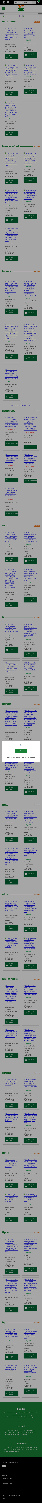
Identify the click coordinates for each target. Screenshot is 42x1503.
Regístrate (21, 751)
